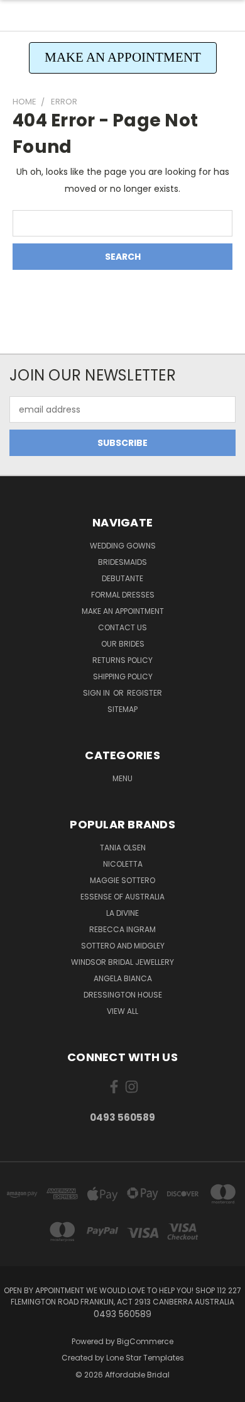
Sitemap (122, 709)
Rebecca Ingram (122, 929)
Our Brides (122, 643)
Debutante (122, 578)
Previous (19, 1389)
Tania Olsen (123, 847)
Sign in (97, 692)
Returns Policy (122, 660)
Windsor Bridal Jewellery (122, 962)
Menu (122, 778)
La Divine (122, 913)
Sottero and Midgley (123, 945)
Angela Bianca (123, 978)
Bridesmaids (122, 562)
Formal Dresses (123, 594)
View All (122, 1011)
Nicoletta (123, 864)
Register (144, 692)
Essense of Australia (122, 896)
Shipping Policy (123, 676)
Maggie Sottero (122, 880)
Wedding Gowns (123, 545)
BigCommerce (145, 1341)
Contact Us (122, 627)
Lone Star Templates (145, 1357)
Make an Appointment (123, 611)
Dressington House (123, 994)
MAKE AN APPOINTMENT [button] (123, 57)
